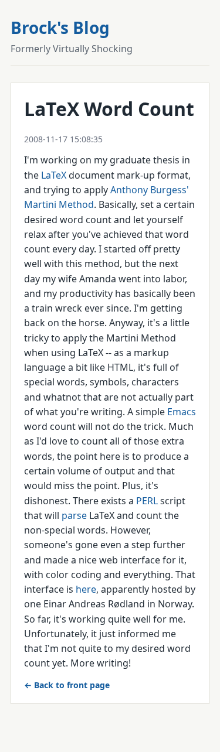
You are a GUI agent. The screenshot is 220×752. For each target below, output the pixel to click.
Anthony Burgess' (149, 189)
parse (74, 515)
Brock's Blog (60, 27)
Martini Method (59, 204)
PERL (147, 500)
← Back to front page (67, 685)
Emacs (181, 411)
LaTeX (53, 175)
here (86, 589)
